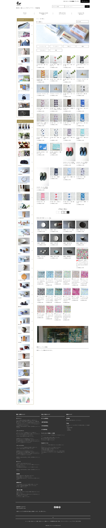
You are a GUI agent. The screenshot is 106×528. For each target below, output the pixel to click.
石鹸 (82, 46)
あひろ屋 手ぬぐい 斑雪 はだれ (56, 79)
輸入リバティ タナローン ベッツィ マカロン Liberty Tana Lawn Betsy (49, 315)
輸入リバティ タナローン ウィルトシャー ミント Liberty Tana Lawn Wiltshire (41, 280)
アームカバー (56, 46)
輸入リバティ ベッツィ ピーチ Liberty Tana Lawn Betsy (40, 314)
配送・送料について (40, 521)
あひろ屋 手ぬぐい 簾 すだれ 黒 (42, 65)
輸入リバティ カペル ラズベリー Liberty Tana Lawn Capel (75, 297)
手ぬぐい (69, 46)
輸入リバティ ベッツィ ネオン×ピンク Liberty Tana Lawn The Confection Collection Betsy (58, 316)
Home (25, 13)
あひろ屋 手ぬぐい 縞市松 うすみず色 (82, 202)
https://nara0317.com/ (21, 508)
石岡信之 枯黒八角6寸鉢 (67, 243)
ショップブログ (72, 521)
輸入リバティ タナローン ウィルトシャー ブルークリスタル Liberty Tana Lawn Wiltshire (49, 281)
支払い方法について (32, 521)
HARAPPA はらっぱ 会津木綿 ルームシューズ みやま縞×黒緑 (42, 188)
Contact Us (81, 13)
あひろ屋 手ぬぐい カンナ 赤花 (56, 122)
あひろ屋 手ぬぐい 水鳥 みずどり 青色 (82, 109)
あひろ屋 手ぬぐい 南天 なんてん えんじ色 (42, 109)
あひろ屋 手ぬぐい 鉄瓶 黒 (81, 93)
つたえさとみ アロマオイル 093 (42, 93)
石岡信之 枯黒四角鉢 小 (67, 256)
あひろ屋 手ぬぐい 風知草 (55, 176)
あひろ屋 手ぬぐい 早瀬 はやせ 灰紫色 (69, 138)
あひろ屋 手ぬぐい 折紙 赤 (55, 201)
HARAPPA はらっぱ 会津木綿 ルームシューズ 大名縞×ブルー (82, 163)
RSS (77, 521)
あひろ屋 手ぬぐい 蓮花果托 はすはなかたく (69, 109)
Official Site (62, 13)
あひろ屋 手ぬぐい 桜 (41, 201)
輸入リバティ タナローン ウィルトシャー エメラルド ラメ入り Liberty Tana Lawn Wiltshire (58, 298)
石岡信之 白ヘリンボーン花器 (68, 229)
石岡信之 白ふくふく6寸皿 (41, 229)
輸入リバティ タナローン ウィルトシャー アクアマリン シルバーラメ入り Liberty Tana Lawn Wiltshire (49, 298)
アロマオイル (43, 50)
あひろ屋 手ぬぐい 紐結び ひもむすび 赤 (56, 65)
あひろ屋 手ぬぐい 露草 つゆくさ (56, 138)
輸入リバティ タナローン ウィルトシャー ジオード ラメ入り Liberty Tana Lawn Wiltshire (41, 298)
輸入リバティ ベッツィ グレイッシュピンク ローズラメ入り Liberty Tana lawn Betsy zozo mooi (75, 281)
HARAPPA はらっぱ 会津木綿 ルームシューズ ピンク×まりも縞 (69, 163)
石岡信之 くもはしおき (41, 256)
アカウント (67, 1)
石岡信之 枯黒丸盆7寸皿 (80, 229)
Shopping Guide (43, 13)
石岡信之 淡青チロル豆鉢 (54, 256)
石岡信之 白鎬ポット (54, 229)
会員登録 (72, 1)
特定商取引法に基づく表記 (55, 521)
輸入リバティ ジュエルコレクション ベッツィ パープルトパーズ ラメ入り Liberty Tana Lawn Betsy (84, 281)
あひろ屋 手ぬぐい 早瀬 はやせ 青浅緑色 (82, 138)
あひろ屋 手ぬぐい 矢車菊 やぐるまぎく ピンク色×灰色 (42, 123)
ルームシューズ (43, 46)
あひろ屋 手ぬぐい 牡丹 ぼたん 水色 (82, 123)
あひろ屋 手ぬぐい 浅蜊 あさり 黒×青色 (43, 138)
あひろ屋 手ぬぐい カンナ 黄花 (69, 122)
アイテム (86, 1)
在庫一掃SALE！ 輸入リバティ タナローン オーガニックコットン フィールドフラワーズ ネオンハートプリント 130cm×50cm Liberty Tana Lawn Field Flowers (82, 263)
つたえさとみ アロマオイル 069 (82, 79)
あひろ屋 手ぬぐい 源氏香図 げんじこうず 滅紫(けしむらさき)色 (56, 109)
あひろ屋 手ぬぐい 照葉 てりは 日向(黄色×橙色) (43, 80)
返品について (47, 521)
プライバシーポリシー (65, 521)
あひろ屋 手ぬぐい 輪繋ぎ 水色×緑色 (69, 177)
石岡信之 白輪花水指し (41, 243)
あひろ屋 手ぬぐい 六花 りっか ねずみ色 (69, 94)
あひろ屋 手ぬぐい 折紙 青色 (68, 201)
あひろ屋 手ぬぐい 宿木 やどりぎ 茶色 (69, 65)
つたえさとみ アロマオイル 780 (56, 93)
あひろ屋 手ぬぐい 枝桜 (81, 176)
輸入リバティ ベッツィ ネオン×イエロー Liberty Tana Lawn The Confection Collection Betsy (67, 316)
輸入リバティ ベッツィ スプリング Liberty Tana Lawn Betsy (84, 297)
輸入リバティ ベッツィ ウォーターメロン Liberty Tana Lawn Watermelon (67, 280)
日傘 (56, 50)
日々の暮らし (42, 18)
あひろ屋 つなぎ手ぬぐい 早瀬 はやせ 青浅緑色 (56, 152)
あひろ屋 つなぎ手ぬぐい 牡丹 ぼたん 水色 (42, 152)
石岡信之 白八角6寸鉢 (54, 243)
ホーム (37, 18)
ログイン (78, 1)
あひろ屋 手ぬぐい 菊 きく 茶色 (82, 65)
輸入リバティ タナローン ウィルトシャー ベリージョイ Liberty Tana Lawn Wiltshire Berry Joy (67, 298)
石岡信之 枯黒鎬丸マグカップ (81, 243)
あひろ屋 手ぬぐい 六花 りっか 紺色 (69, 80)
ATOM (79, 521)
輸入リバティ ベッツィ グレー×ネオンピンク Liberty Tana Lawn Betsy (58, 280)
